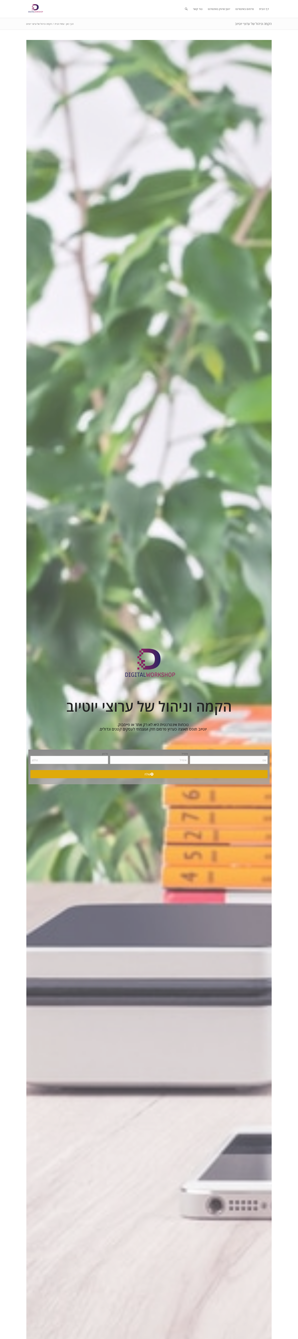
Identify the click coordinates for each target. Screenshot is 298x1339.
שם (266, 753)
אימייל (184, 753)
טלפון (105, 753)
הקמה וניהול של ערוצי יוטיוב (253, 23)
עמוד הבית (59, 23)
